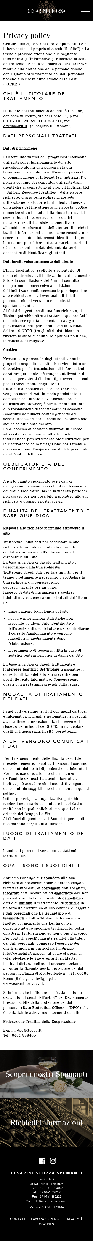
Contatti (18, 1219)
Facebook (41, 1161)
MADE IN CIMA (53, 1207)
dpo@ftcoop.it (29, 1030)
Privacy (72, 1219)
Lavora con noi (46, 1219)
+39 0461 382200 (49, 1192)
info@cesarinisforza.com (24, 953)
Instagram (52, 1161)
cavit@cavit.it (15, 126)
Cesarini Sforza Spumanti (46, 10)
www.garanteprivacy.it (23, 983)
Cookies (46, 1224)
